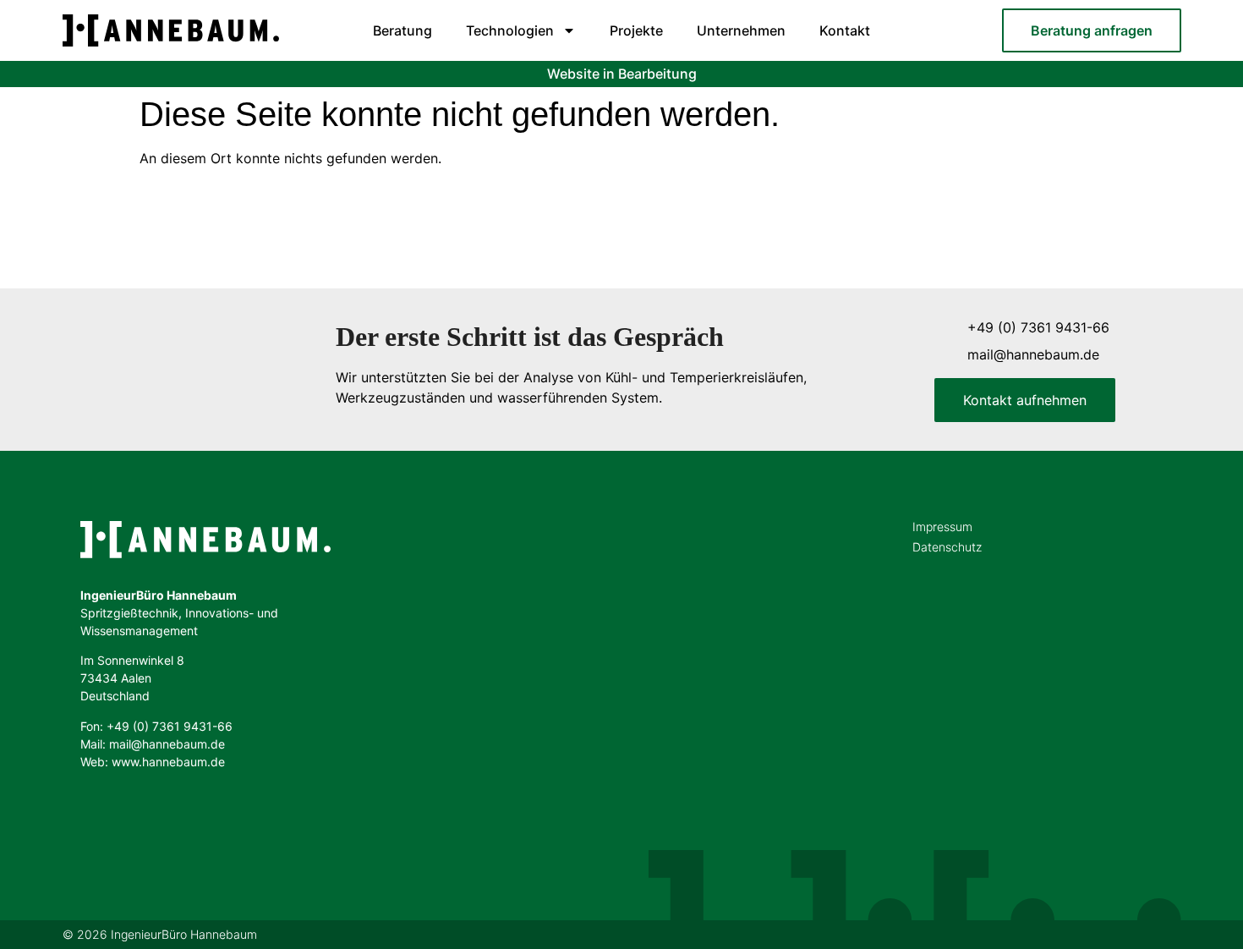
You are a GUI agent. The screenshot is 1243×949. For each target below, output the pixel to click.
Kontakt (844, 30)
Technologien (510, 30)
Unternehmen (741, 30)
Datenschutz (947, 547)
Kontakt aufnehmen (1025, 400)
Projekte (636, 30)
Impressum (942, 526)
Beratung (402, 30)
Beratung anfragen (1092, 30)
